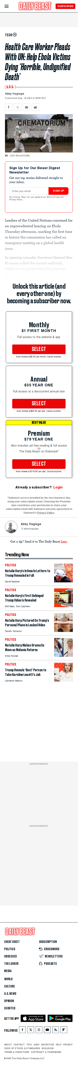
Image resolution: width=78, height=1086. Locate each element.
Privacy (68, 1044)
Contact (19, 1044)
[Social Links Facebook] (22, 1030)
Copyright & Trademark (46, 1052)
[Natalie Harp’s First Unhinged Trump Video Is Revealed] (63, 606)
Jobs (36, 1044)
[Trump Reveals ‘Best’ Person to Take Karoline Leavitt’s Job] (63, 680)
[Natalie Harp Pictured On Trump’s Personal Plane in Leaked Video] (63, 631)
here (64, 541)
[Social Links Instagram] (39, 1030)
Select (39, 349)
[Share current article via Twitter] (17, 107)
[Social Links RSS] (55, 1030)
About (8, 1044)
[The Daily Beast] (35, 6)
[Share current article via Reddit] (35, 107)
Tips (29, 1044)
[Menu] (10, 6)
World (8, 979)
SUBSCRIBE (65, 6)
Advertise (47, 1044)
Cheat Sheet (12, 942)
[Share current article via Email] (26, 107)
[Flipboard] (64, 1030)
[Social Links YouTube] (47, 1030)
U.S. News (10, 993)
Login (58, 487)
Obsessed (10, 956)
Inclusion (48, 1048)
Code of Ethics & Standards (22, 1048)
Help (59, 1044)
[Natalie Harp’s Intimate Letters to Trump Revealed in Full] (63, 581)
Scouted (9, 1008)
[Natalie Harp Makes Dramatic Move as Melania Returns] (63, 655)
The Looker (11, 963)
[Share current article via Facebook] (8, 107)
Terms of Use (53, 197)
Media (7, 971)
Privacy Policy (16, 200)
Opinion (9, 1001)
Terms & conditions (16, 1052)
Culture (9, 986)
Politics (9, 949)
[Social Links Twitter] (30, 1030)
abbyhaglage (31, 529)
